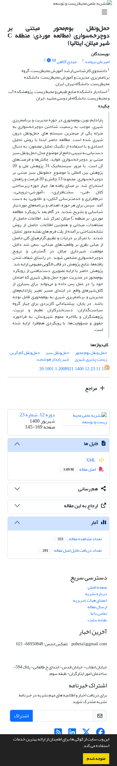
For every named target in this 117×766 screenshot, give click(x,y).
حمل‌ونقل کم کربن (25, 352)
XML (91, 460)
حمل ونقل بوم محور (91, 352)
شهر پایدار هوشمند (53, 359)
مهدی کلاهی (66, 61)
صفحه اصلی (97, 587)
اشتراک (21, 715)
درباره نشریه (96, 593)
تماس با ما (98, 613)
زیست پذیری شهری (91, 359)
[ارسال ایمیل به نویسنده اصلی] (54, 60)
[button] (81, 746)
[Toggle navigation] (60, 12)
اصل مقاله (79, 469)
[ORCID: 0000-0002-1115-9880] (48, 60)
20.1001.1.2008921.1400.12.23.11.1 (71, 369)
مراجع (91, 388)
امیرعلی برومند (97, 61)
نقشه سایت (97, 620)
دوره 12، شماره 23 (37, 414)
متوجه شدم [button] (96, 758)
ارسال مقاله (97, 607)
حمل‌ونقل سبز (57, 352)
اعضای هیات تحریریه (90, 600)
